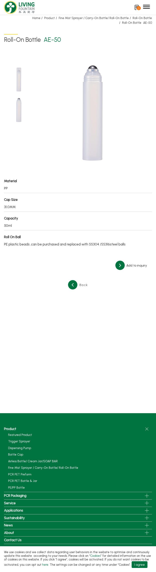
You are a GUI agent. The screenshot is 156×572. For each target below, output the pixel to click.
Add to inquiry (136, 265)
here (45, 565)
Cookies (95, 556)
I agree (139, 565)
